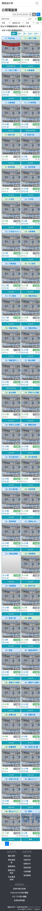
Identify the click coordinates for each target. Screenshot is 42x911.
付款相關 (27, 871)
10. (26, 167)
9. (6, 167)
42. (26, 682)
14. (26, 231)
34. (26, 553)
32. (26, 521)
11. (6, 199)
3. (6, 70)
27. (6, 457)
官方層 (19, 14)
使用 (37, 33)
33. (6, 553)
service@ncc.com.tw (24, 909)
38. (26, 618)
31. (6, 521)
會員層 (25, 14)
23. (6, 392)
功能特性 (27, 859)
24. (26, 392)
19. (6, 328)
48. (26, 779)
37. (6, 618)
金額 (31, 33)
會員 (20, 33)
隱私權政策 (11, 861)
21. (6, 360)
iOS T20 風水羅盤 (19, 896)
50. (26, 811)
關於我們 (11, 855)
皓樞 (30, 839)
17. (6, 295)
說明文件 (27, 863)
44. (26, 714)
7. (6, 134)
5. (6, 102)
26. (26, 424)
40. (26, 650)
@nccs (37, 909)
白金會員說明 (11, 878)
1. (6, 38)
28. (26, 457)
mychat (11, 581)
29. (6, 489)
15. (6, 263)
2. (25, 38)
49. (6, 811)
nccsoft (30, 66)
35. (6, 585)
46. (26, 747)
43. (6, 714)
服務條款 (11, 866)
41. (6, 682)
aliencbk (30, 775)
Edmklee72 (11, 66)
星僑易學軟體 (19, 900)
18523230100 (30, 130)
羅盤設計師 (7, 3)
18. (26, 295)
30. (26, 489)
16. (26, 263)
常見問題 (27, 875)
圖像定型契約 (11, 871)
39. (6, 650)
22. (26, 360)
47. (6, 779)
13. (6, 231)
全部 (14, 14)
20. (26, 328)
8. (25, 134)
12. (26, 199)
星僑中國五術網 (19, 888)
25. (6, 424)
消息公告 (27, 855)
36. (26, 585)
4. (25, 70)
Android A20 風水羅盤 (19, 892)
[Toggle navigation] (37, 3)
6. (25, 102)
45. (6, 747)
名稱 (14, 33)
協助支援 (27, 867)
